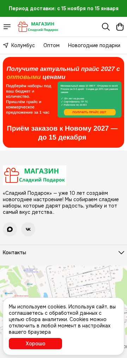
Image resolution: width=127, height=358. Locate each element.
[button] (10, 229)
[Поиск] (106, 27)
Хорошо (36, 343)
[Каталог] (7, 27)
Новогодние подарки (94, 45)
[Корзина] (120, 27)
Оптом (51, 45)
